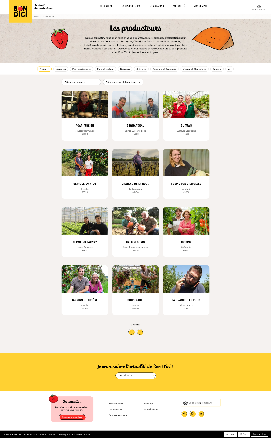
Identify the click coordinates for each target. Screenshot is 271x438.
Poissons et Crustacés (164, 69)
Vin (229, 69)
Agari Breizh (85, 125)
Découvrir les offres (72, 417)
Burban (186, 125)
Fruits (43, 69)
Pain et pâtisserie (81, 69)
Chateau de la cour (135, 183)
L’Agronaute (135, 300)
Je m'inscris (126, 375)
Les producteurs (150, 409)
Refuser (244, 434)
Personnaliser (259, 434)
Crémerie (141, 69)
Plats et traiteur (105, 69)
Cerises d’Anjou (84, 183)
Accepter (230, 434)
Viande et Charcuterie (194, 69)
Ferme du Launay (85, 241)
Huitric (186, 241)
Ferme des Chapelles (186, 183)
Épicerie (217, 69)
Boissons (125, 69)
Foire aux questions (118, 415)
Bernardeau (135, 125)
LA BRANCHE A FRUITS (186, 300)
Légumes (61, 69)
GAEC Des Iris (135, 241)
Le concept (148, 403)
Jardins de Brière (85, 300)
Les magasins (115, 409)
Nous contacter (116, 403)
